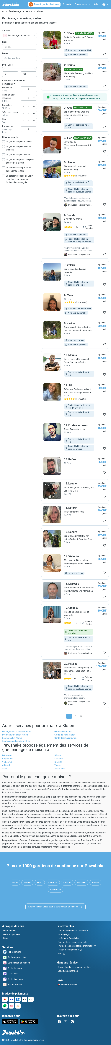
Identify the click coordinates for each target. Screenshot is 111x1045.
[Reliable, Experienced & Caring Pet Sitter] (75, 44)
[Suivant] (87, 716)
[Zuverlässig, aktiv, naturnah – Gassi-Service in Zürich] (75, 365)
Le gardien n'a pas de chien (19, 141)
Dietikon (58, 762)
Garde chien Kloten (63, 731)
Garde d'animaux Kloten (65, 738)
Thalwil (57, 765)
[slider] (3, 68)
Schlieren (58, 758)
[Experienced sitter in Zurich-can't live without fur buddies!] (75, 334)
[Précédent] (63, 716)
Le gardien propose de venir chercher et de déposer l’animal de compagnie (19, 179)
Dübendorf (7, 755)
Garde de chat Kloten (12, 738)
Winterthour (59, 768)
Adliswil (6, 765)
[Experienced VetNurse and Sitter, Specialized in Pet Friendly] (75, 117)
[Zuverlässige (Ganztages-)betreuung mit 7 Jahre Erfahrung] (75, 145)
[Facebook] (59, 1021)
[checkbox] (3, 141)
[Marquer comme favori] (104, 54)
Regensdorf (7, 758)
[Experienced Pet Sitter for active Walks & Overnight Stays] (75, 539)
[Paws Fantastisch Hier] (75, 437)
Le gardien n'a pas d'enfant (18, 154)
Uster (4, 768)
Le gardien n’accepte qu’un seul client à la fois (18, 169)
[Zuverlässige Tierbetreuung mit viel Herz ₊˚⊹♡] (75, 490)
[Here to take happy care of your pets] (75, 630)
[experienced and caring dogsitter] (75, 275)
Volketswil (7, 762)
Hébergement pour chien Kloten (17, 731)
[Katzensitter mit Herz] (75, 514)
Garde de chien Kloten (64, 734)
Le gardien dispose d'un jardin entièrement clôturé (20, 161)
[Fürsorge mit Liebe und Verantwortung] (75, 183)
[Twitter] (65, 1021)
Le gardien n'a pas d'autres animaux (18, 148)
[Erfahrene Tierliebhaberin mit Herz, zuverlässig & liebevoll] (75, 400)
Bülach (57, 755)
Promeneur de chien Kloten (15, 734)
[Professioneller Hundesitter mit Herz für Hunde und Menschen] (75, 590)
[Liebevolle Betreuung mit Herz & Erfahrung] (75, 75)
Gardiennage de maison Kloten (16, 741)
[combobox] (19, 35)
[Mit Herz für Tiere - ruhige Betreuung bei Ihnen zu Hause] (75, 564)
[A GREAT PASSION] (75, 234)
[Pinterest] (72, 1021)
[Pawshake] (10, 4)
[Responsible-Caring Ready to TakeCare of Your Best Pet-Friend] (75, 684)
